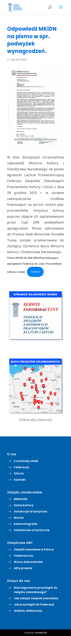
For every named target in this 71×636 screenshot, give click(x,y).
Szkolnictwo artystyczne (32, 530)
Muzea (19, 518)
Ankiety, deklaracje (28, 611)
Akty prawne (23, 568)
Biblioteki (20, 499)
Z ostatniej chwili (26, 461)
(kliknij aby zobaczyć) (35, 419)
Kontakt (20, 480)
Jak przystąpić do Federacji (34, 604)
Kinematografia (26, 524)
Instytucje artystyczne (30, 511)
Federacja (21, 467)
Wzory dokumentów (28, 562)
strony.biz (41, 632)
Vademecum (23, 556)
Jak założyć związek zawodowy (36, 598)
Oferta (19, 473)
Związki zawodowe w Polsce (34, 549)
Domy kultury (23, 505)
